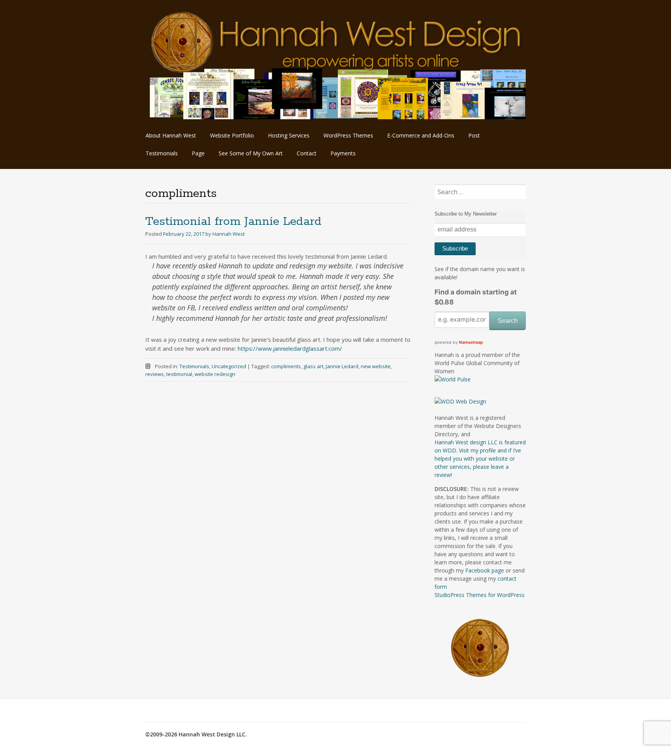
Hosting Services (288, 135)
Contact (306, 153)
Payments (343, 153)
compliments (286, 366)
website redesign (215, 374)
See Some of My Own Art (251, 153)
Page (198, 153)
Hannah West (228, 233)
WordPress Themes (348, 135)
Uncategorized (229, 366)
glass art (313, 366)
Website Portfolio (232, 135)
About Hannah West (171, 135)
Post (474, 135)
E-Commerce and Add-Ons (420, 135)
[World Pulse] (453, 379)
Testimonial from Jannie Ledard (233, 221)
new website (376, 366)
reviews (154, 374)
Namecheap (471, 342)
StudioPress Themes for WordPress (480, 595)
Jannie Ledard (342, 366)
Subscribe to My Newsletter (466, 214)
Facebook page (484, 570)
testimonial (179, 374)
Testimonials (162, 153)
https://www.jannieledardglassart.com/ (290, 348)
